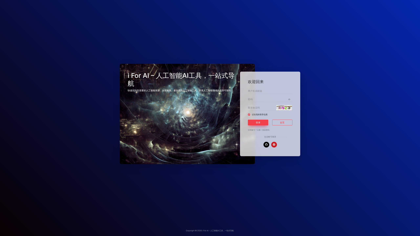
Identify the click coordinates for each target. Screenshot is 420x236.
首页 (282, 122)
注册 (259, 130)
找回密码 (265, 130)
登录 (258, 122)
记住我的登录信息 (260, 114)
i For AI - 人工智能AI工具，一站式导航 (218, 230)
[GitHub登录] (266, 145)
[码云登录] (274, 145)
